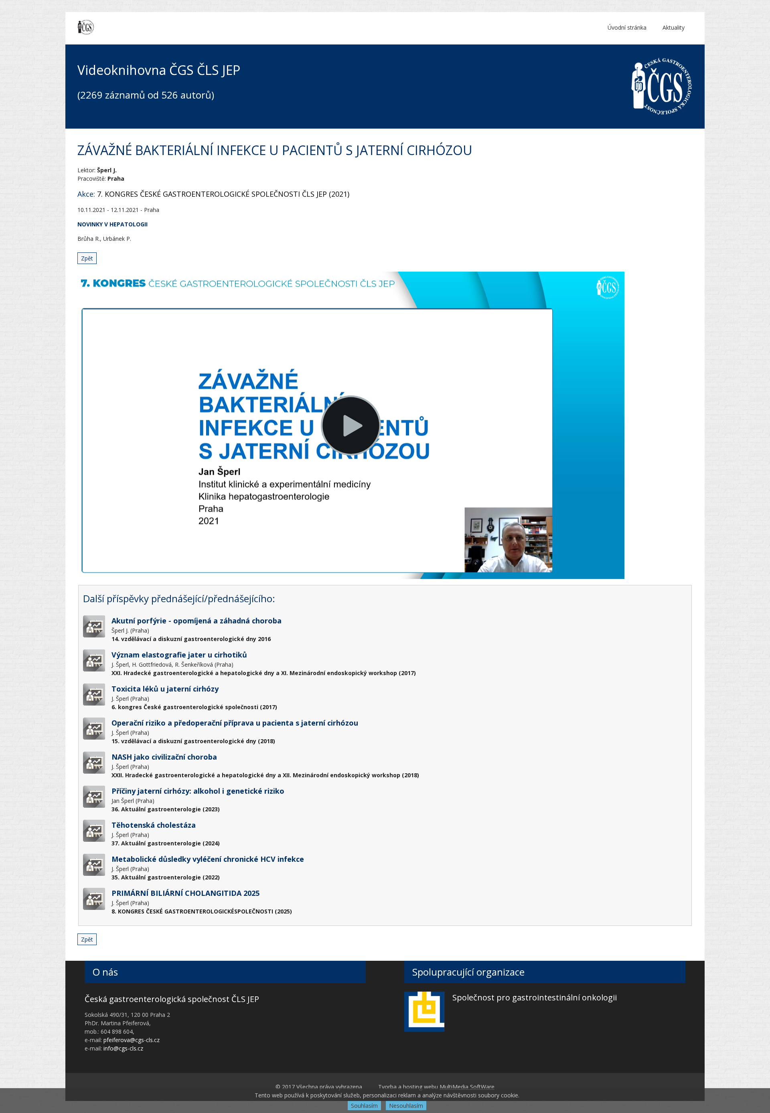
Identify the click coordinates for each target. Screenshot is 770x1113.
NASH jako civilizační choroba (164, 757)
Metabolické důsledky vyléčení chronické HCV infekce (207, 859)
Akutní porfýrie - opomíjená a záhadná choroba (196, 620)
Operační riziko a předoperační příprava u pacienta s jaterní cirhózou (234, 723)
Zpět (87, 258)
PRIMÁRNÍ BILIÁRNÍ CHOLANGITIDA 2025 (185, 893)
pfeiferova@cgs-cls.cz (131, 1040)
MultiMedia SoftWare (467, 1087)
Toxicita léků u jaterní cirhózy (165, 689)
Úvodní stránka (627, 27)
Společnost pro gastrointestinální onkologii (534, 997)
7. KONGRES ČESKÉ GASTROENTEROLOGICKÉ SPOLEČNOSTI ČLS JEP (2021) (223, 194)
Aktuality (674, 27)
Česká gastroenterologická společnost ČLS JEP (172, 999)
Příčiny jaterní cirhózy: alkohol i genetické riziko (197, 791)
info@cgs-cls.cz (123, 1048)
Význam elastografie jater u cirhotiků (179, 654)
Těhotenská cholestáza (153, 825)
